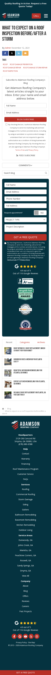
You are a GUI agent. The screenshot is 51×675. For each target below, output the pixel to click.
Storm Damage (25, 499)
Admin (8, 47)
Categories (25, 342)
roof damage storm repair (35, 67)
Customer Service (25, 474)
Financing (25, 463)
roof (5, 64)
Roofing (25, 489)
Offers (25, 596)
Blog (25, 591)
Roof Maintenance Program (25, 469)
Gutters (25, 509)
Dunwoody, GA (25, 540)
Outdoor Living (25, 530)
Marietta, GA (25, 550)
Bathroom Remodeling (25, 514)
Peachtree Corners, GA (25, 555)
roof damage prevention (21, 64)
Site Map (31, 642)
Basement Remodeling (25, 519)
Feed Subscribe (26, 155)
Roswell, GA (25, 560)
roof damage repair (12, 67)
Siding (25, 504)
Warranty (25, 458)
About (25, 585)
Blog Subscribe (25, 119)
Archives (41, 342)
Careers (25, 606)
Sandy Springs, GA (25, 565)
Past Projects (25, 611)
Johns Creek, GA (25, 545)
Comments (24, 165)
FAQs (25, 479)
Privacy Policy (33, 150)
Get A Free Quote (25, 237)
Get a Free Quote (25, 672)
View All (25, 575)
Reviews (25, 601)
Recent (9, 342)
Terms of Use (20, 150)
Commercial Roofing (25, 494)
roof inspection (10, 71)
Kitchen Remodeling (25, 525)
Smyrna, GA (25, 570)
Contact (25, 453)
